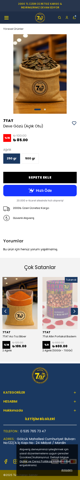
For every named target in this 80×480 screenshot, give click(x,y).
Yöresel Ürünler (13, 29)
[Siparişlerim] (67, 17)
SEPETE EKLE (40, 177)
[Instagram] (15, 461)
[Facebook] (5, 461)
